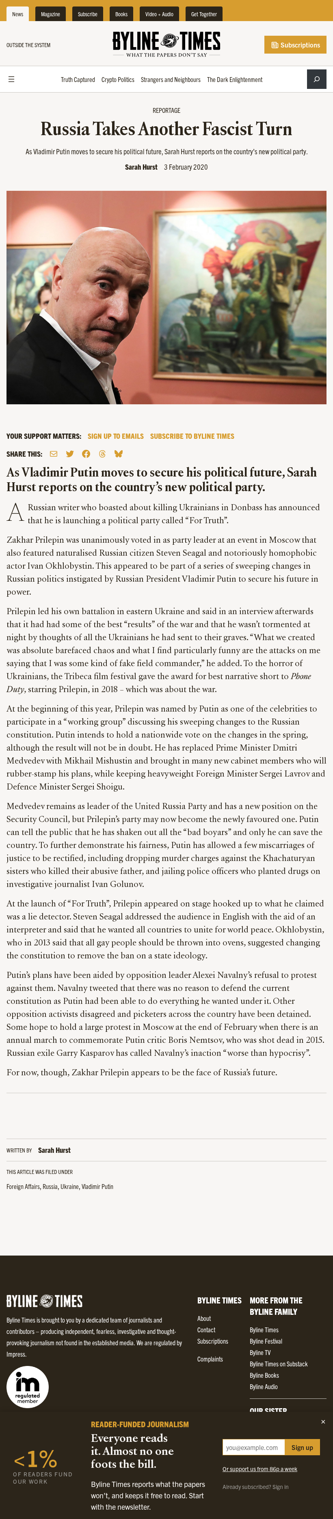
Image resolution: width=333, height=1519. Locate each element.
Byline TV (260, 1352)
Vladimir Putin (97, 1186)
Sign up (302, 1447)
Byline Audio (264, 1386)
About (204, 1318)
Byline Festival (266, 1341)
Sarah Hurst (141, 166)
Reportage (166, 110)
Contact (206, 1329)
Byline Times (264, 1329)
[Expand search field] (317, 79)
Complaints (210, 1359)
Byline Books (264, 1375)
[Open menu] (11, 79)
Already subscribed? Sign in (256, 1486)
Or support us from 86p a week (260, 1468)
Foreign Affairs (23, 1186)
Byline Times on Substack (279, 1363)
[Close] (323, 1421)
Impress (15, 1354)
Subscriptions (299, 45)
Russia (50, 1186)
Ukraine (70, 1186)
